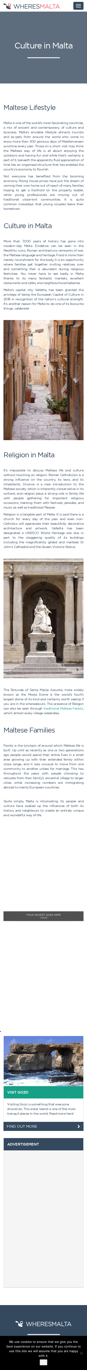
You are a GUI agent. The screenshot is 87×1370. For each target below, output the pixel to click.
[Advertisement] (43, 867)
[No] (81, 1353)
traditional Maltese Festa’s (63, 708)
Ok (43, 1362)
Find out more (22, 1126)
